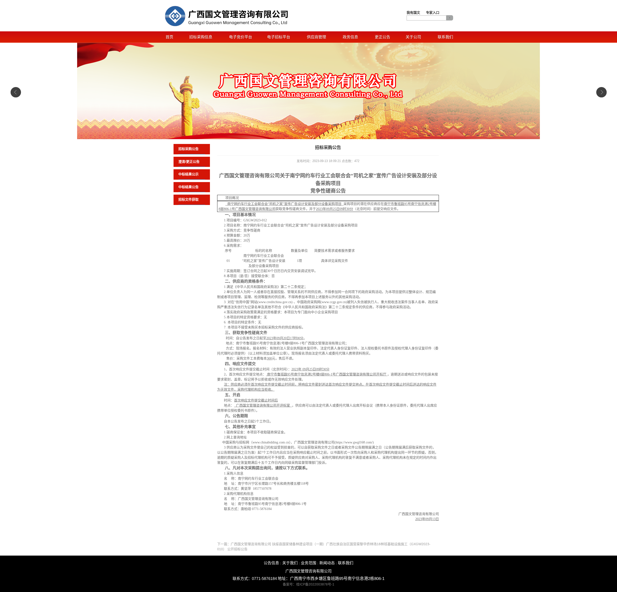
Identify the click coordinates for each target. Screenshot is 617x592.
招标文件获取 (188, 199)
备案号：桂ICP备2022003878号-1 (308, 584)
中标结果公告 (188, 187)
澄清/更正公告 (189, 161)
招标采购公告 (188, 149)
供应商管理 (316, 37)
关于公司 (413, 37)
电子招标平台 (278, 37)
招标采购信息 (200, 37)
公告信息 (271, 563)
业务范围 (308, 563)
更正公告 (382, 37)
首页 (169, 37)
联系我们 (445, 37)
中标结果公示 (188, 174)
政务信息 (350, 37)
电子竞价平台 (240, 37)
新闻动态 (327, 563)
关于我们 (290, 563)
